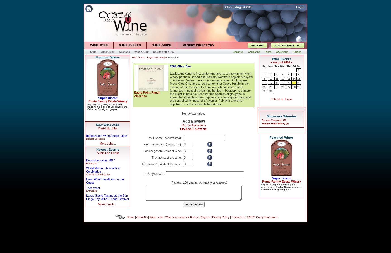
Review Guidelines (194, 125)
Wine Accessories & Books (181, 217)
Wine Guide (138, 57)
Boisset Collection (95, 138)
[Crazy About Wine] (153, 9)
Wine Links (156, 217)
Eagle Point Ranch (157, 57)
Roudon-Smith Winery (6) (275, 123)
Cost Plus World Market (98, 174)
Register (205, 217)
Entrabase (91, 163)
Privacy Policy (220, 217)
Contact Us (238, 217)
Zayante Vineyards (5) (274, 120)
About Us (142, 217)
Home (130, 217)
